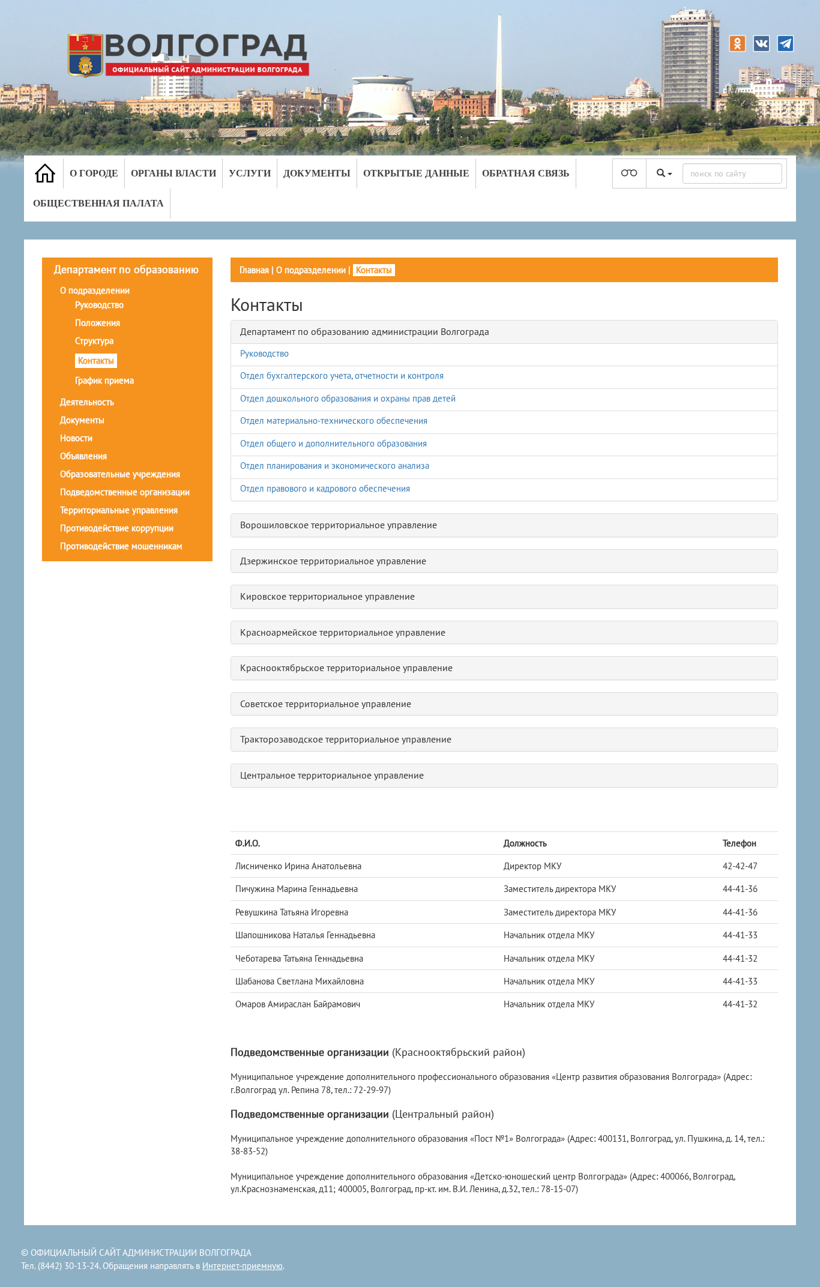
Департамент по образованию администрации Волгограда (364, 331)
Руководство (99, 304)
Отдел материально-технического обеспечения (333, 420)
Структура (94, 340)
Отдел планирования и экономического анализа (334, 465)
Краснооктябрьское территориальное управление (346, 668)
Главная (254, 270)
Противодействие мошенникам (121, 546)
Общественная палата (98, 203)
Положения (97, 322)
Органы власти (173, 173)
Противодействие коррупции (116, 528)
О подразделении (95, 290)
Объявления (83, 456)
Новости (76, 438)
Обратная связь (526, 173)
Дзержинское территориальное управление (333, 561)
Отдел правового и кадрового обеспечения (325, 488)
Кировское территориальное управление (327, 596)
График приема (104, 380)
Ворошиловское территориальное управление (338, 525)
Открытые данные (416, 173)
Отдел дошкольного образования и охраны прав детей (348, 398)
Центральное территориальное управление (332, 775)
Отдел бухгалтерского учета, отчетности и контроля (342, 375)
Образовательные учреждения (120, 474)
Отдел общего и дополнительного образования (333, 443)
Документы (317, 173)
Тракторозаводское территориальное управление (345, 739)
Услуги (250, 173)
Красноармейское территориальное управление (342, 632)
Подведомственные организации (125, 492)
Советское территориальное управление (325, 704)
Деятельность (87, 402)
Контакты (96, 360)
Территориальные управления (119, 510)
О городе (94, 173)
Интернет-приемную (242, 1265)
